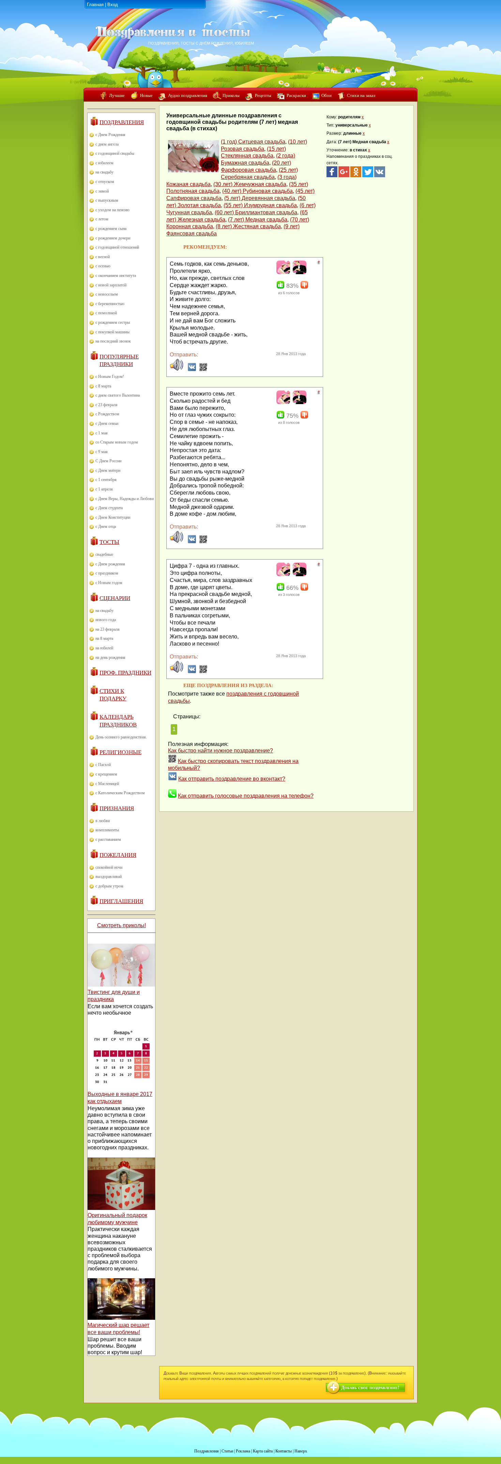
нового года (105, 619)
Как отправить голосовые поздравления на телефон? (246, 796)
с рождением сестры (112, 322)
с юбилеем (104, 163)
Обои (326, 95)
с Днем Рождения (110, 134)
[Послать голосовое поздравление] (176, 369)
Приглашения (121, 901)
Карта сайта (263, 1451)
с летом (101, 219)
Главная (95, 4)
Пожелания (118, 855)
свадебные (104, 554)
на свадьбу (104, 172)
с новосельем (106, 294)
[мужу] (298, 273)
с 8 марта (103, 386)
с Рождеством (107, 414)
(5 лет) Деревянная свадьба (259, 198)
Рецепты (263, 95)
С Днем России (108, 461)
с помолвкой (106, 313)
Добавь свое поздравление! (370, 1387)
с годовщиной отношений (117, 247)
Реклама (243, 1451)
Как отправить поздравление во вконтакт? (231, 779)
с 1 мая (101, 433)
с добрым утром (109, 886)
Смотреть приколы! (121, 925)
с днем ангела (107, 144)
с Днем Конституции (112, 517)
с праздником (106, 573)
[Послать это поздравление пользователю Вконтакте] (191, 369)
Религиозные (120, 752)
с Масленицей (107, 783)
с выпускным (106, 200)
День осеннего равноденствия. (121, 737)
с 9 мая (101, 451)
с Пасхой (103, 764)
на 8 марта (104, 638)
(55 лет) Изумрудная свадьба (260, 205)
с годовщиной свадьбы (114, 153)
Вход (112, 4)
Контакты (283, 1451)
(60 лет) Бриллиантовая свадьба (256, 212)
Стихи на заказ (361, 95)
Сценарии (115, 598)
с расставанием (108, 839)
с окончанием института (115, 275)
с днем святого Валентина (117, 395)
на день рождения (110, 657)
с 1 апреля (104, 489)
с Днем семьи (106, 423)
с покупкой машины (112, 332)
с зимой (102, 191)
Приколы (231, 95)
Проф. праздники (125, 672)
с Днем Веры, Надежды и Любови (124, 498)
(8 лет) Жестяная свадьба (248, 226)
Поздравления (122, 122)
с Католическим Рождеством (120, 793)
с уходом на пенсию (112, 209)
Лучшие (117, 95)
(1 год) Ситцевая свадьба (253, 142)
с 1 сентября (106, 479)
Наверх (300, 1451)
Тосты (109, 542)
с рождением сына (110, 228)
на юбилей (104, 648)
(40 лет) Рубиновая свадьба (257, 191)
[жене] (282, 273)
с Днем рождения (110, 564)
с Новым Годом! (109, 376)
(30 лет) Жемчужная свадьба (249, 184)
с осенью (102, 266)
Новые (146, 95)
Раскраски (296, 95)
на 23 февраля (107, 629)
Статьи (227, 1451)
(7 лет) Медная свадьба (257, 219)
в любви (102, 820)
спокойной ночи (108, 867)
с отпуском (104, 181)
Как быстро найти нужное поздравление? (220, 750)
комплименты (107, 830)
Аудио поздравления (187, 95)
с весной (102, 256)
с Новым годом (108, 582)
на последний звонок (113, 341)
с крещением (106, 774)
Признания (117, 808)
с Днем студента (109, 507)
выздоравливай (108, 876)
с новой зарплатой (110, 285)
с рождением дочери (112, 238)
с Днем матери (107, 470)
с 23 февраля (106, 404)
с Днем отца (105, 526)
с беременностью (109, 303)
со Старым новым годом (116, 442)
